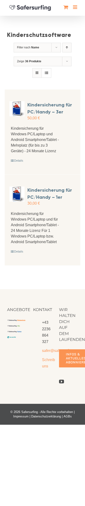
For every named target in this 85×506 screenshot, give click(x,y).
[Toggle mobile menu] (75, 7)
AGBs (68, 416)
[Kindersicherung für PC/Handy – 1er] (17, 194)
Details (18, 160)
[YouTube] (61, 381)
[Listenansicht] (46, 73)
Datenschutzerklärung (46, 416)
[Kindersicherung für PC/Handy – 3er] (17, 108)
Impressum (21, 416)
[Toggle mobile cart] (66, 7)
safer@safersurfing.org (47, 351)
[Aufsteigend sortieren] (67, 47)
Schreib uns (47, 363)
